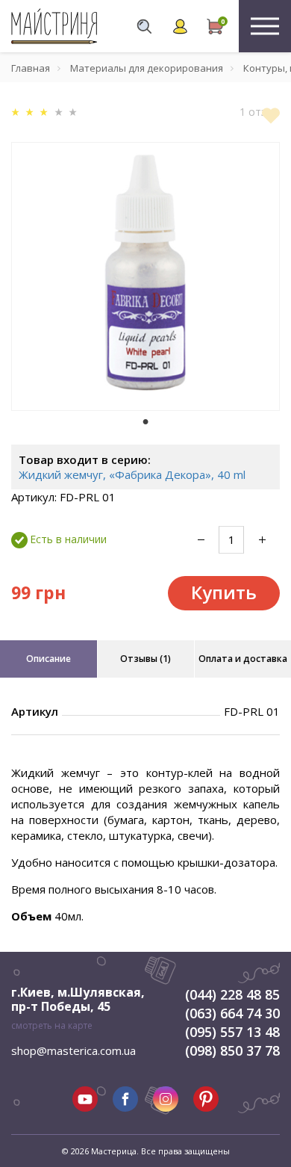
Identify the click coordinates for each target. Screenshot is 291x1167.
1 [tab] (145, 421)
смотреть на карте (52, 1025)
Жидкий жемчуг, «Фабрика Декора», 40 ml (132, 474)
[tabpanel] (145, 276)
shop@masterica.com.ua (73, 1050)
